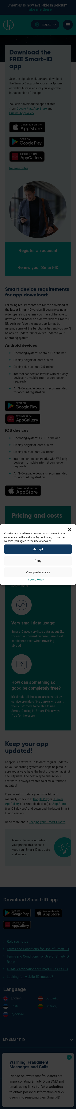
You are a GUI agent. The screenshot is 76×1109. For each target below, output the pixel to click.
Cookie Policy (36, 579)
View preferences (38, 572)
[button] (70, 529)
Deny (38, 561)
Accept (38, 549)
